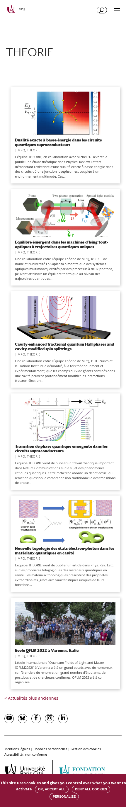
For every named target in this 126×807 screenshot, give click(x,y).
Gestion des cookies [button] (86, 749)
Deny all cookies (91, 789)
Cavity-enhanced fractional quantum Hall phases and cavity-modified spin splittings (64, 346)
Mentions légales (17, 749)
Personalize (64, 796)
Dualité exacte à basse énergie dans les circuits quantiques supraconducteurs (58, 142)
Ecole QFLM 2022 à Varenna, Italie (47, 650)
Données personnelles (50, 749)
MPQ (21, 150)
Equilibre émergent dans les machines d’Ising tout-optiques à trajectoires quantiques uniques (61, 244)
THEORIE (33, 150)
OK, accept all (51, 789)
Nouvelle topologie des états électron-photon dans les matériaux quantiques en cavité (64, 550)
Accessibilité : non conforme (25, 754)
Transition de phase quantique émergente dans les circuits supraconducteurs (61, 448)
